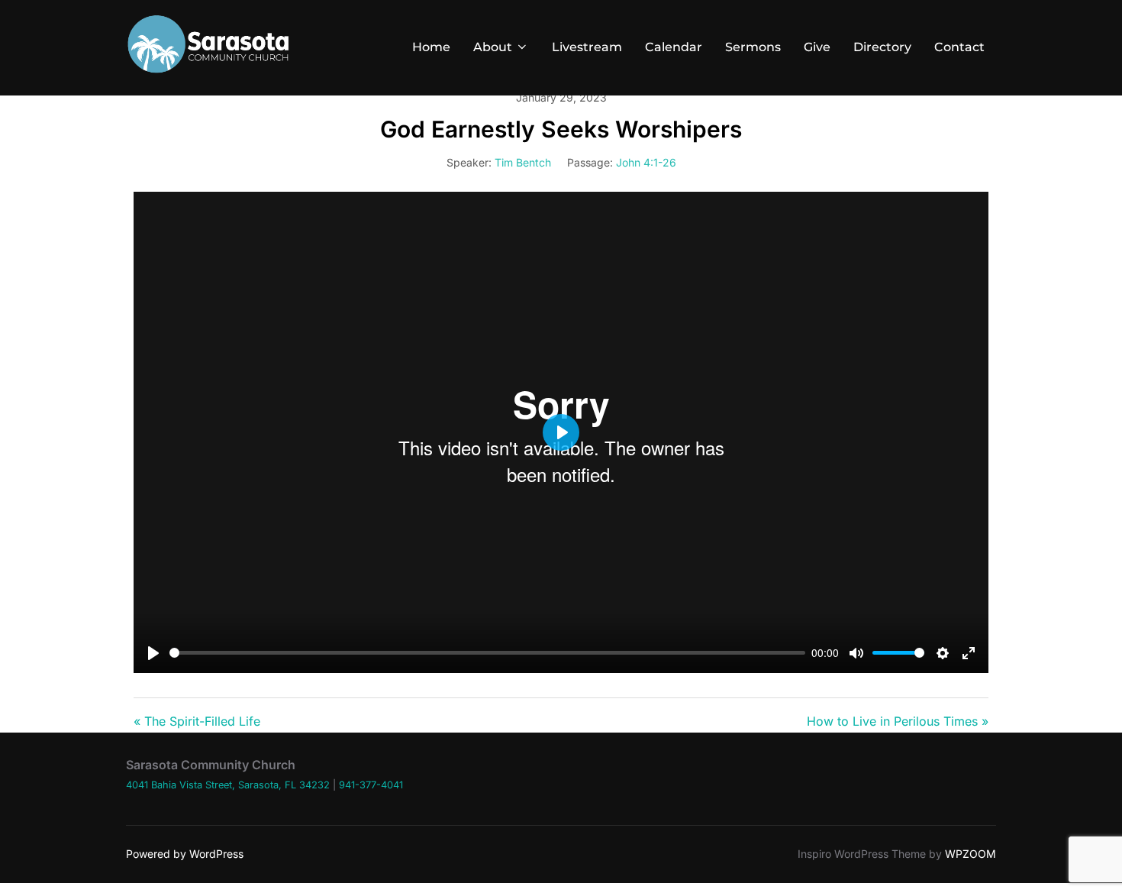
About (492, 47)
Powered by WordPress (184, 853)
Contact (959, 47)
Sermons (753, 47)
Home (431, 47)
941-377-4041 (371, 785)
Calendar (673, 47)
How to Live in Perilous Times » (897, 721)
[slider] (487, 652)
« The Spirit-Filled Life (197, 721)
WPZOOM (970, 853)
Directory (882, 47)
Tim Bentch (523, 162)
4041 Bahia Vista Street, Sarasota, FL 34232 (228, 785)
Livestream (587, 47)
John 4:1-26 (646, 162)
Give (817, 47)
